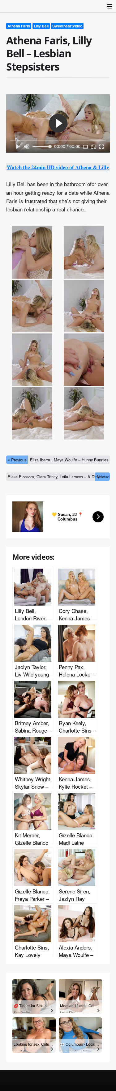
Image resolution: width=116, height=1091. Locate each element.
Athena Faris (18, 26)
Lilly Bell (41, 26)
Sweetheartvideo (67, 26)
